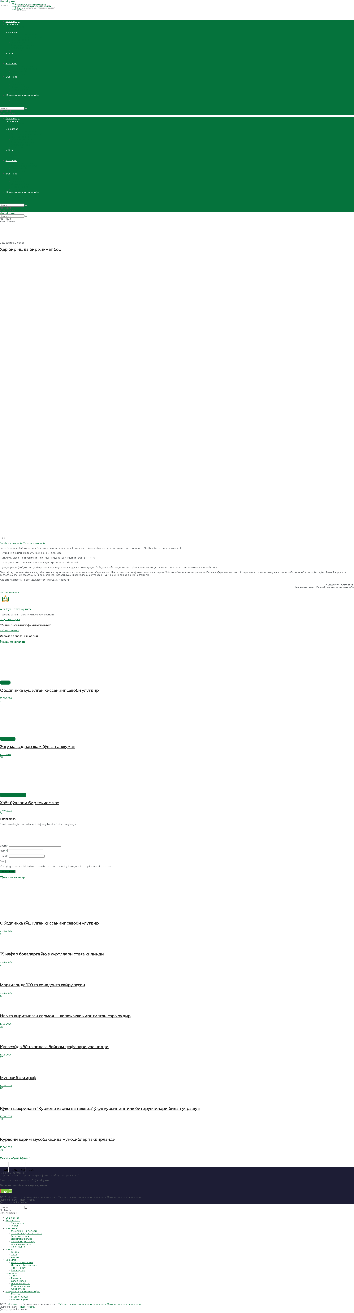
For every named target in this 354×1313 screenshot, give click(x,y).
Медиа (10, 53)
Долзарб (19, 242)
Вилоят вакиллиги (22, 66)
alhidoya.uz (14, 1197)
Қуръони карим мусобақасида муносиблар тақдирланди (57, 1139)
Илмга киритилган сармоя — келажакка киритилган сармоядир (65, 1016)
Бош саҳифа (12, 21)
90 (1, 1119)
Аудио (15, 61)
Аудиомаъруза (19, 103)
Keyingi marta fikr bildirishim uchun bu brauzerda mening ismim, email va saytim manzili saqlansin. (57, 866)
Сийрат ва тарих (20, 90)
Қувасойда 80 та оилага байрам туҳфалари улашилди (54, 1046)
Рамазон (16, 82)
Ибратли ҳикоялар (21, 42)
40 (1, 1026)
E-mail (4, 856)
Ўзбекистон (18, 26)
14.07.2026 (5, 754)
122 (2, 1088)
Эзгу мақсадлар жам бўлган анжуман (37, 746)
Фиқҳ (14, 79)
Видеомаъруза (19, 100)
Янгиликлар (13, 24)
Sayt (2, 861)
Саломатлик (18, 50)
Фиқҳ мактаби (19, 71)
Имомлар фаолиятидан (24, 69)
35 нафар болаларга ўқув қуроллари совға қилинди (52, 954)
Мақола (15, 98)
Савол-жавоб (18, 84)
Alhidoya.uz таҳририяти (16, 609)
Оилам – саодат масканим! (26, 37)
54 (1, 813)
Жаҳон (15, 29)
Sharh (4, 845)
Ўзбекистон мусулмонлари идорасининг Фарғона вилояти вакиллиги (99, 1197)
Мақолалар (12, 32)
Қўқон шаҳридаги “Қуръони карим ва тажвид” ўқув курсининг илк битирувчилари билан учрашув (100, 1108)
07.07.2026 (6, 810)
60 (1, 757)
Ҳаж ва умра (18, 92)
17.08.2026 (5, 1024)
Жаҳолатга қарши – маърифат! (23, 95)
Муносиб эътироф (18, 1077)
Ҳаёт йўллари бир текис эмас (29, 802)
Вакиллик (11, 63)
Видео (15, 55)
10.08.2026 (6, 1085)
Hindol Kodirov (27, 1199)
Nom (3, 850)
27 (1, 1057)
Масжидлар (18, 74)
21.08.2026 (6, 698)
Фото (14, 58)
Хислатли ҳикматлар (23, 45)
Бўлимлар (11, 76)
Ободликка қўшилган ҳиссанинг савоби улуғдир (49, 690)
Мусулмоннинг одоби (24, 34)
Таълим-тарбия (20, 40)
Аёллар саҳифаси (21, 48)
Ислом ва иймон (20, 87)
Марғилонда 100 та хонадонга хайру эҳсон (42, 985)
